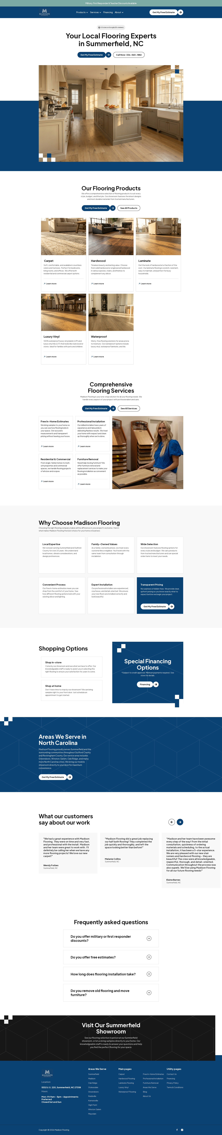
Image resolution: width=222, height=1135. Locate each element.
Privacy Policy (173, 1083)
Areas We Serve (149, 1087)
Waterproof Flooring (127, 1091)
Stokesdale (93, 1087)
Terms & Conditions (175, 1087)
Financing (108, 12)
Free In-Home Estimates (153, 1074)
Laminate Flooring (126, 1083)
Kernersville (93, 1100)
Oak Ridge (92, 1083)
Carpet (122, 1074)
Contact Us (172, 1074)
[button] (82, 12)
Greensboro (93, 1091)
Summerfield (93, 1074)
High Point (92, 1105)
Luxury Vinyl (123, 1087)
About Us (147, 1096)
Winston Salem (94, 1109)
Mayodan (92, 1114)
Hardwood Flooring (127, 1078)
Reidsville (92, 1096)
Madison (91, 1078)
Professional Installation (153, 1078)
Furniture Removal (150, 1083)
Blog (145, 1091)
